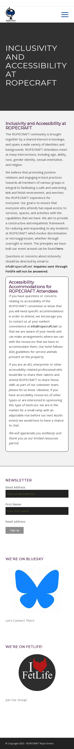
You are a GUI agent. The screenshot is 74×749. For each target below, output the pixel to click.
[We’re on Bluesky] (37, 589)
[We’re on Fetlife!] (37, 673)
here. (60, 248)
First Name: (14, 504)
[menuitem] (62, 14)
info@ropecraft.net (19, 266)
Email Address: (16, 487)
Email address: (16, 521)
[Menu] (62, 14)
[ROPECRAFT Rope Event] (31, 14)
